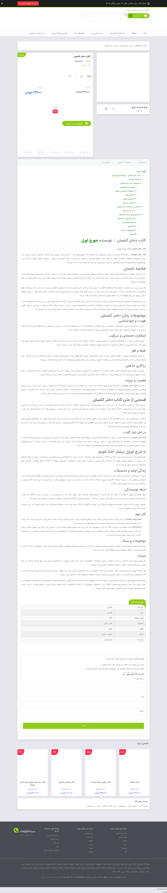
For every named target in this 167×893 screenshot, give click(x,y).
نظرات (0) (105, 162)
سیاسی (124, 848)
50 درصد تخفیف (121, 833)
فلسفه (91, 851)
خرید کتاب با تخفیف (109, 806)
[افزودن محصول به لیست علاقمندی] (106, 109)
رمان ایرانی (89, 837)
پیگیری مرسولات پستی (59, 33)
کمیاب (125, 840)
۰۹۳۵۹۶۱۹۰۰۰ (27, 832)
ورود (57, 846)
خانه (144, 33)
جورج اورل (122, 806)
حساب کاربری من (97, 33)
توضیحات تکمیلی (124, 162)
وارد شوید (130, 9)
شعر (125, 851)
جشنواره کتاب (132, 806)
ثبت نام (56, 842)
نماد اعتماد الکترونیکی (117, 33)
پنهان (138, 171)
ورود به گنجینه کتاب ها (28, 3)
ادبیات (91, 848)
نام (142, 696)
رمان (131, 45)
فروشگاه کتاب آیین (142, 9)
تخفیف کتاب (143, 806)
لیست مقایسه (54, 839)
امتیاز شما (138, 674)
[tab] (142, 162)
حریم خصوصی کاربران (37, 33)
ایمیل (141, 710)
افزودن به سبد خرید (74, 123)
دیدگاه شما (139, 678)
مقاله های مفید (79, 33)
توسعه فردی (123, 837)
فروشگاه (134, 33)
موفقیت (90, 840)
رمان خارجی (123, 45)
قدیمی (91, 844)
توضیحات (142, 162)
